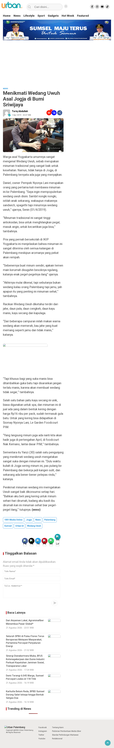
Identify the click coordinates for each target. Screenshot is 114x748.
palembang (49, 519)
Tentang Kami (58, 727)
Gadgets (53, 16)
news (38, 519)
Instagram (42, 731)
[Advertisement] (57, 62)
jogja (29, 519)
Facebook (42, 727)
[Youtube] (102, 6)
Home (7, 16)
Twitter (41, 735)
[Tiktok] (107, 6)
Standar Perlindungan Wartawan (65, 735)
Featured (83, 16)
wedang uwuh (34, 525)
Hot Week (68, 16)
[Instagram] (97, 6)
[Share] (59, 112)
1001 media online (13, 519)
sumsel (8, 525)
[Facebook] (92, 6)
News (17, 16)
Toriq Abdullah (20, 111)
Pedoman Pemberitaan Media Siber (66, 731)
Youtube (41, 738)
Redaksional (57, 738)
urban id (19, 525)
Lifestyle (29, 16)
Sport (41, 16)
